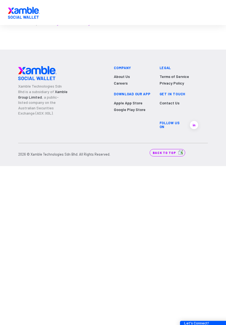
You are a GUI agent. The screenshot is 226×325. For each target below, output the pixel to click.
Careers (121, 83)
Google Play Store (130, 109)
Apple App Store (128, 103)
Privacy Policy (172, 83)
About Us (122, 76)
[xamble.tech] (24, 12)
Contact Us (169, 103)
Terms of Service (174, 76)
